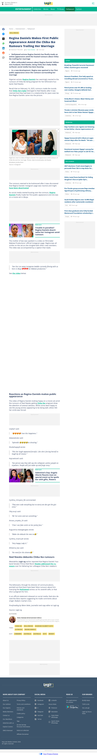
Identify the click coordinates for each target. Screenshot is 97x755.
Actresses (18, 629)
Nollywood (70, 9)
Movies (45, 9)
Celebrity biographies (71, 104)
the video (16, 273)
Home (11, 29)
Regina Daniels (29, 79)
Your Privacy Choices (50, 754)
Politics (67, 171)
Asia (66, 205)
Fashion (79, 9)
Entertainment (23, 9)
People (67, 216)
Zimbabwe (18, 634)
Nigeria (67, 71)
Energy (67, 93)
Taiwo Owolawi (31, 50)
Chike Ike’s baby (19, 91)
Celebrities (37, 9)
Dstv (44, 634)
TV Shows (60, 9)
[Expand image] (57, 130)
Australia (27, 634)
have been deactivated (19, 188)
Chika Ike (41, 403)
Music (53, 9)
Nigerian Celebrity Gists (44, 626)
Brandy (51, 634)
